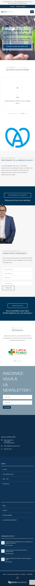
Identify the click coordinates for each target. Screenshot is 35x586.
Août (3, 543)
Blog (4, 505)
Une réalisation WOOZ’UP (10, 520)
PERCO (19, 97)
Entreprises (6, 483)
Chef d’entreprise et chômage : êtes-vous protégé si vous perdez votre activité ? (19, 542)
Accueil (5, 469)
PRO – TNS (6, 479)
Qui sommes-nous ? (8, 474)
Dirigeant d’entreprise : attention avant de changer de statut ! (18, 559)
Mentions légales (21, 6)
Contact (12, 6)
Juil (3, 559)
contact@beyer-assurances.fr (12, 446)
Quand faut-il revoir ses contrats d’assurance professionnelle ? (16, 550)
